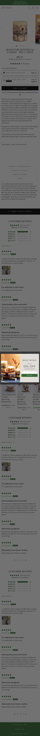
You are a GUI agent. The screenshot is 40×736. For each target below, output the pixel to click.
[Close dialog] (38, 355)
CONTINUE (29, 375)
